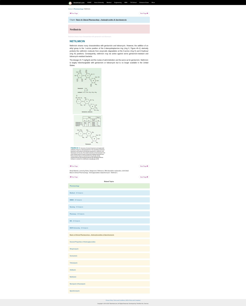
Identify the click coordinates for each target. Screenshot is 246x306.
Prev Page (74, 13)
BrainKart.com (79, 3)
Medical (109, 2)
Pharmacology (78, 9)
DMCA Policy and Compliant (133, 300)
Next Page (143, 13)
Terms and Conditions (119, 300)
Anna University (99, 2)
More (153, 2)
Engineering (118, 2)
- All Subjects (76, 193)
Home (70, 9)
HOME (89, 2)
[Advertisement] (165, 36)
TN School (133, 2)
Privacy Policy (109, 300)
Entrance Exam (144, 2)
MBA (125, 2)
